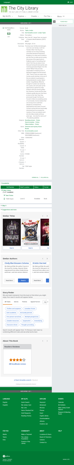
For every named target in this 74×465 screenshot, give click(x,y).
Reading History (26, 416)
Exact (41, 413)
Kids (4, 440)
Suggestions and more (9, 210)
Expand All (35, 177)
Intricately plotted (26, 312)
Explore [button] (21, 16)
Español (5, 405)
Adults (5, 434)
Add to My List (62, 25)
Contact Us (43, 442)
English (5, 402)
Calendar (61, 402)
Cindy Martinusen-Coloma (17, 263)
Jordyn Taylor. (35, 32)
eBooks (42, 421)
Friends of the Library (25, 442)
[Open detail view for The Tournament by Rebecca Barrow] (31, 232)
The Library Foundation (24, 438)
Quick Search (25, 402)
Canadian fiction (30, 308)
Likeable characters (13, 321)
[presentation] (12, 232)
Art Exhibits (61, 405)
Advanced (43, 405)
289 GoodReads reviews (17, 364)
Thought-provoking (27, 325)
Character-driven (12, 325)
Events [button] (34, 16)
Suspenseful (26, 321)
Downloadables (45, 418)
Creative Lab (44, 424)
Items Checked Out (27, 410)
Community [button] (25, 431)
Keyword (42, 402)
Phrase (42, 410)
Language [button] (6, 399)
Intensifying (38, 321)
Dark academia (11, 312)
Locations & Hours (45, 434)
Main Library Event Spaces (64, 408)
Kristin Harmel (39, 263)
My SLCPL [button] (7, 16)
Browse (42, 408)
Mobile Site (66, 459)
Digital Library (44, 416)
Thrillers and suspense (14, 308)
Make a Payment (26, 434)
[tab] (7, 302)
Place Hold (64, 21)
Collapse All (45, 177)
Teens (5, 437)
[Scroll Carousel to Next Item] (47, 216)
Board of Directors (45, 437)
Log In (71, 2)
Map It (4, 205)
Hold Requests (26, 413)
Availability (5, 183)
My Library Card (26, 405)
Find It (12, 248)
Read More (9, 280)
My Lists (24, 408)
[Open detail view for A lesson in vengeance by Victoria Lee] (12, 232)
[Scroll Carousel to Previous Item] (43, 216)
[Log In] (68, 2)
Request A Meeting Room (64, 413)
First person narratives (14, 317)
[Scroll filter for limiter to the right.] (47, 302)
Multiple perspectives (31, 317)
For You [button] (47, 16)
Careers (42, 440)
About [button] (42, 431)
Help (60, 431)
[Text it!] (4, 199)
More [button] (59, 16)
